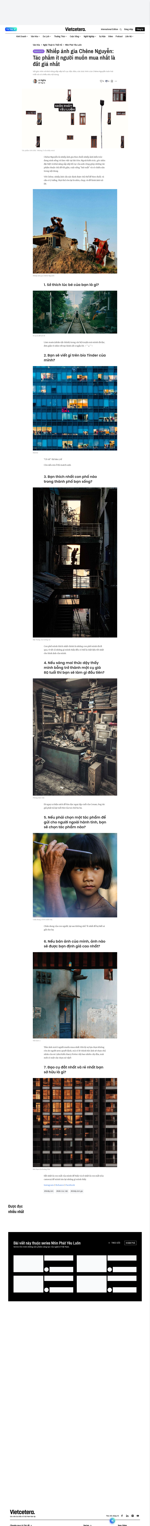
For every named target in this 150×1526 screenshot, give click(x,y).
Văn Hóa (34, 36)
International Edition (109, 29)
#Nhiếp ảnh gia (77, 1191)
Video (110, 36)
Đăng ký (140, 29)
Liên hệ (128, 36)
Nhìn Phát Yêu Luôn (73, 44)
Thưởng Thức (59, 36)
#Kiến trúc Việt (62, 1191)
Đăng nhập (128, 29)
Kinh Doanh (21, 36)
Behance (60, 1185)
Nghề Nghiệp (89, 36)
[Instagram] (132, 1516)
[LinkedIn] (127, 1516)
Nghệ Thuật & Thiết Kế (52, 44)
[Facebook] (122, 1516)
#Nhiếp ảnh (48, 1191)
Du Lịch (46, 36)
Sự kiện (102, 36)
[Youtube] (138, 1516)
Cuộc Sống (74, 36)
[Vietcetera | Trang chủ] (75, 29)
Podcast (119, 36)
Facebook (70, 1185)
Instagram (49, 1185)
